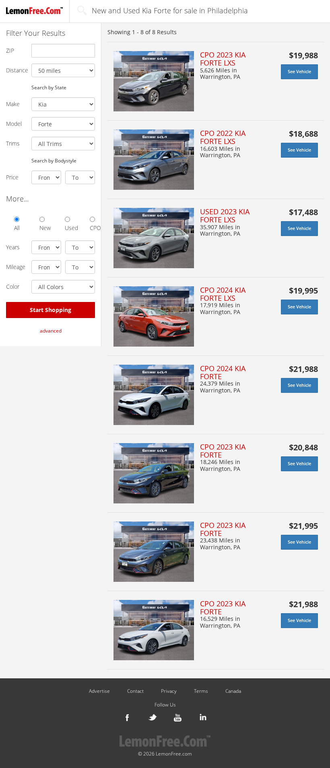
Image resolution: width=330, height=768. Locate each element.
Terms (201, 691)
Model (14, 123)
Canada (233, 691)
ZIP (10, 50)
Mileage (15, 267)
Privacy (169, 691)
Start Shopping (50, 310)
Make (13, 104)
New (42, 228)
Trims (13, 143)
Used (67, 228)
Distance (15, 70)
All (16, 228)
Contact (135, 691)
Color (12, 286)
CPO (92, 228)
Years (13, 247)
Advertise (99, 691)
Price (12, 177)
